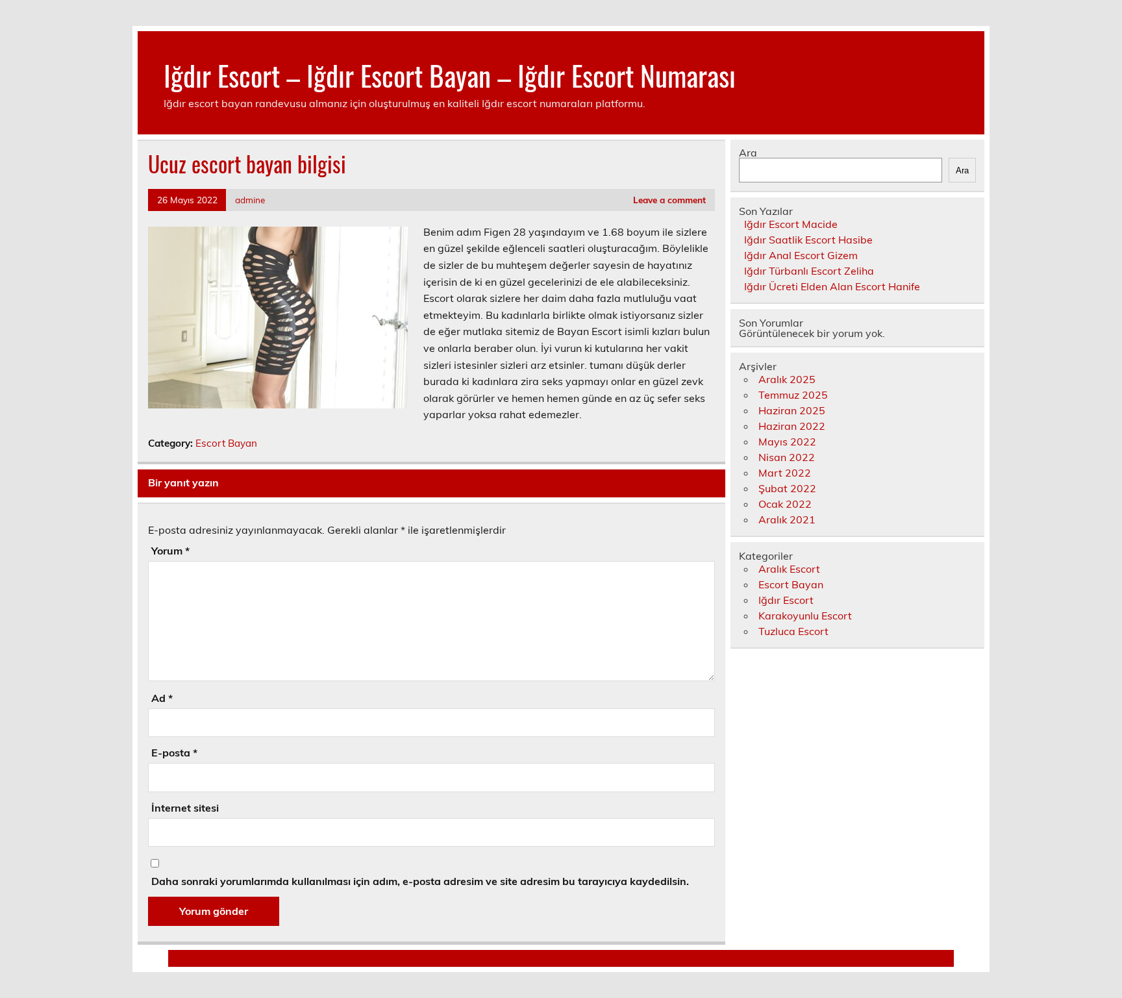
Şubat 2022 (787, 488)
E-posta (174, 752)
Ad (162, 698)
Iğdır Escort (786, 599)
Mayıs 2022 (787, 441)
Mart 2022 (784, 472)
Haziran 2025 (791, 410)
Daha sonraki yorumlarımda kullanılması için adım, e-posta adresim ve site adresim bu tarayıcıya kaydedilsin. (420, 881)
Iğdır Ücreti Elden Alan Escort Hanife (832, 286)
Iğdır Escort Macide (791, 224)
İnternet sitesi (185, 808)
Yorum (170, 550)
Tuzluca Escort (793, 631)
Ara (748, 152)
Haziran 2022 (791, 425)
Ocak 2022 (785, 503)
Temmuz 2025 (793, 394)
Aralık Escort (789, 568)
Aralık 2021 (787, 519)
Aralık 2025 (787, 379)
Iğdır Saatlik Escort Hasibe (808, 239)
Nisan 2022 (786, 457)
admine (250, 199)
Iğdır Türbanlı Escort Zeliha (809, 270)
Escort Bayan (226, 443)
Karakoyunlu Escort (805, 615)
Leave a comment (669, 199)
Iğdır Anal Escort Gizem (801, 255)
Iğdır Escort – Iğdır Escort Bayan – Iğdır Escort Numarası (450, 74)
